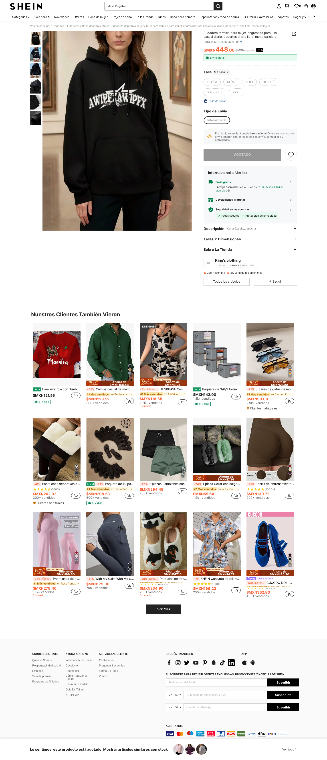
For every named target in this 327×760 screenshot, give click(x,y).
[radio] (212, 82)
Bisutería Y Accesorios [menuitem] (258, 17)
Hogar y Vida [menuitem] (302, 17)
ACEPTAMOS (174, 726)
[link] (288, 6)
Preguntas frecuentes (112, 665)
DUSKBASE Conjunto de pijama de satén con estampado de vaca (163, 389)
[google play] (253, 664)
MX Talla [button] (219, 72)
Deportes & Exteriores (66, 26)
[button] (306, 6)
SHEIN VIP (72, 694)
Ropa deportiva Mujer (95, 26)
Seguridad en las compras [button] (233, 209)
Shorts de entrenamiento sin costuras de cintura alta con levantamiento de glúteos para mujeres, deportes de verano (270, 484)
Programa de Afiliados (45, 681)
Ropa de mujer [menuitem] (98, 17)
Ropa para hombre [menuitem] (182, 17)
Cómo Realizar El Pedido (76, 677)
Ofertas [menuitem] (79, 17)
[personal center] (279, 6)
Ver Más (163, 609)
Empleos (37, 670)
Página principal (40, 26)
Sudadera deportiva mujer (127, 26)
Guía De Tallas (74, 689)
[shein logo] (26, 6)
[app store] (244, 664)
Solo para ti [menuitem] (42, 17)
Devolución (72, 665)
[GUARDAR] (291, 155)
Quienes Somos (42, 660)
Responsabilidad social (46, 665)
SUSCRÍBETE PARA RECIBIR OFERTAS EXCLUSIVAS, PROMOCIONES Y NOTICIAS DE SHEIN (225, 674)
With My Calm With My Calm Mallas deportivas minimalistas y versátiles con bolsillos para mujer (110, 578)
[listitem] (56, 365)
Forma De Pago (108, 670)
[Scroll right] (314, 16)
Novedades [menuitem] (61, 17)
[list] (201, 662)
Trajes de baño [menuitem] (122, 17)
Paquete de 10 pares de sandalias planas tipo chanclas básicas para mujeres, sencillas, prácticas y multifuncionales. (110, 484)
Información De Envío (79, 660)
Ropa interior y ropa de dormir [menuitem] (219, 17)
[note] (41, 402)
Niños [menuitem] (162, 17)
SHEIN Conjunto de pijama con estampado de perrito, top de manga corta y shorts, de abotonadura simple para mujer (217, 578)
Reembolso (73, 670)
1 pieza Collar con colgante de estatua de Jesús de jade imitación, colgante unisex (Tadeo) (217, 484)
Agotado (242, 154)
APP (244, 654)
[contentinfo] (232, 733)
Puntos (103, 676)
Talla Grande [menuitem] (144, 17)
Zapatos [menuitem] (283, 17)
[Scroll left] (308, 16)
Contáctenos (106, 660)
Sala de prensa (41, 676)
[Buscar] (218, 6)
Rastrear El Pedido (77, 684)
